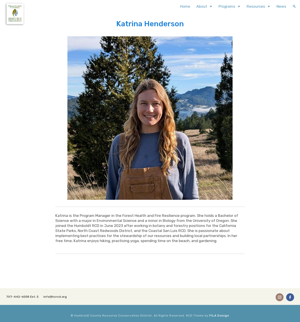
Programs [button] (227, 6)
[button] (294, 6)
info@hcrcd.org (55, 296)
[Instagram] (279, 297)
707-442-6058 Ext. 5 (22, 296)
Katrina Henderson (150, 23)
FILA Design (219, 315)
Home (185, 6)
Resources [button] (256, 6)
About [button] (201, 6)
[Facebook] (290, 297)
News (281, 6)
